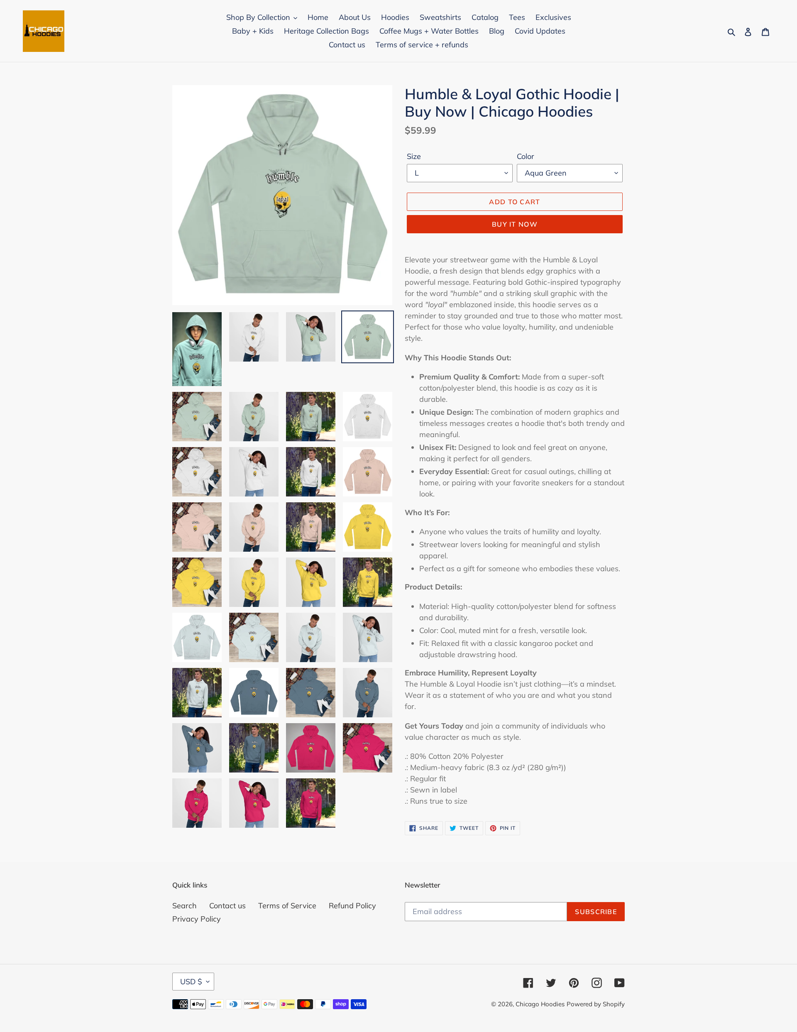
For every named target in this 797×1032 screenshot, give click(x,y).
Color (525, 156)
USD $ (191, 981)
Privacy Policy (196, 919)
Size (414, 156)
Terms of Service (287, 905)
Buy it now (515, 224)
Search (184, 905)
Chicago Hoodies (540, 1004)
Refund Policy (352, 905)
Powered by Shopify (596, 1004)
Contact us (227, 905)
